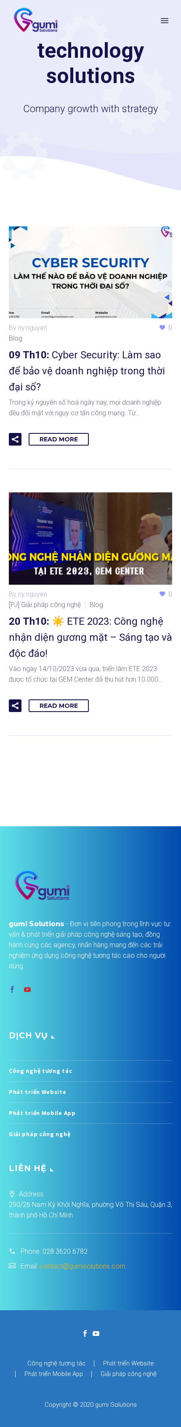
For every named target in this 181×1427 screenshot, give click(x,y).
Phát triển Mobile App (42, 1113)
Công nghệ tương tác (40, 1071)
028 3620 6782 (65, 1251)
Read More (59, 439)
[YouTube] (96, 1333)
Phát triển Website (38, 1092)
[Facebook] (85, 1333)
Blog (15, 338)
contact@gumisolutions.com (82, 1266)
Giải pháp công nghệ (39, 1134)
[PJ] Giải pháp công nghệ (45, 605)
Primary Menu (164, 20)
